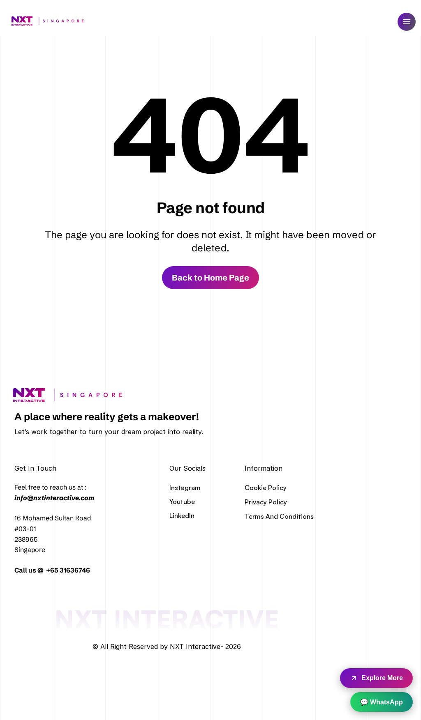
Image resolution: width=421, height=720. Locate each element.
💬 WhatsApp (381, 702)
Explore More (382, 677)
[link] (70, 394)
